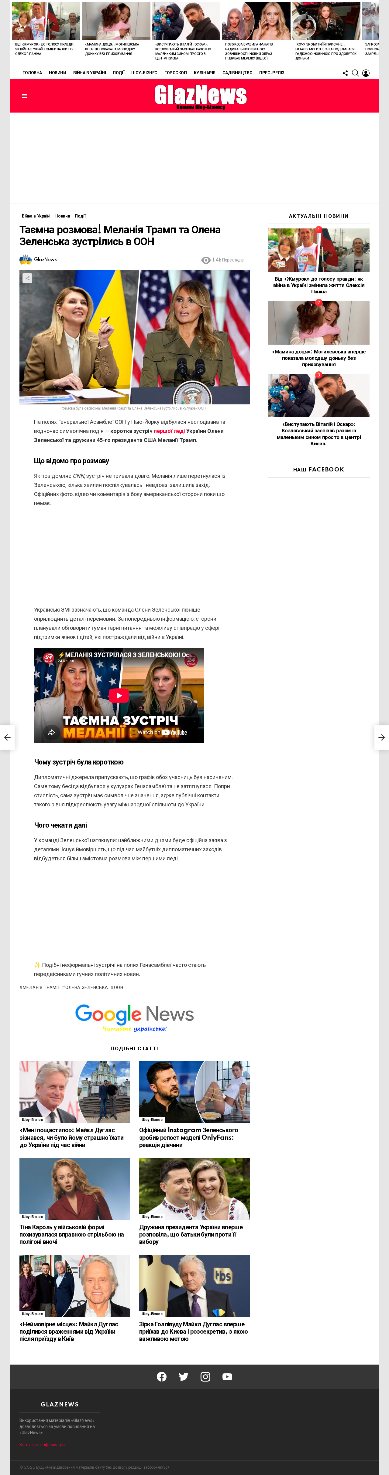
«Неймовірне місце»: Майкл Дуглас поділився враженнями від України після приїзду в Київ (68, 1331)
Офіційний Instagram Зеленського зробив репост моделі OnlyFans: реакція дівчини (188, 1137)
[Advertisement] (194, 158)
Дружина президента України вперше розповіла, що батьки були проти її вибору (191, 1234)
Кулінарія (204, 73)
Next (376, 33)
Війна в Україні (89, 73)
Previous (13, 33)
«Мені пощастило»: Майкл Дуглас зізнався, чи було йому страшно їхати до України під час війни (71, 1137)
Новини (57, 73)
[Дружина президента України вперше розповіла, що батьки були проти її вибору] (194, 1189)
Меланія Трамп (41, 987)
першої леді (169, 431)
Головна (32, 73)
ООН (118, 987)
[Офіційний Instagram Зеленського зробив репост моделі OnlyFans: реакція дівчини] (194, 1092)
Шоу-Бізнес (144, 73)
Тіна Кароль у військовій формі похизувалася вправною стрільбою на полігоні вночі (71, 1234)
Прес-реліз (271, 73)
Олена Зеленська (86, 987)
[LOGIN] (366, 73)
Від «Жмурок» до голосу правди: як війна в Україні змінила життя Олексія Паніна (44, 49)
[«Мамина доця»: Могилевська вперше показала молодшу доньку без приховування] (116, 21)
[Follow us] (345, 73)
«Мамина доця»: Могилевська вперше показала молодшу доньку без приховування (112, 49)
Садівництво (237, 73)
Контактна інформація (42, 1444)
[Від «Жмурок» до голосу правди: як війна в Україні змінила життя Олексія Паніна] (46, 21)
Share (27, 278)
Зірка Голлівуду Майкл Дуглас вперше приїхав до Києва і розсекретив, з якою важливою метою (193, 1331)
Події (118, 73)
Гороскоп (175, 73)
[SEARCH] (355, 73)
